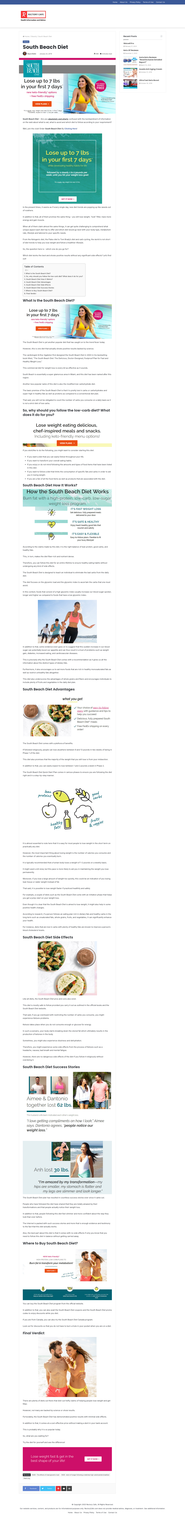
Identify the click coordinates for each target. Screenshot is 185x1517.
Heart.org (27, 1478)
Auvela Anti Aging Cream (150, 69)
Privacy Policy (135, 2)
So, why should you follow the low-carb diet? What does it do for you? (54, 276)
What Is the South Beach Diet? (38, 273)
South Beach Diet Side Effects (38, 285)
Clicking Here (70, 128)
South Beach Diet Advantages (38, 282)
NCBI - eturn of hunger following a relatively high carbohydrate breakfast (85, 1475)
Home (115, 2)
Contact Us (160, 2)
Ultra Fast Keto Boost (149, 80)
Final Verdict (31, 293)
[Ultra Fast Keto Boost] (130, 84)
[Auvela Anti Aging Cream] (130, 72)
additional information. (156, 1508)
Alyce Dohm (31, 54)
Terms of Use (148, 2)
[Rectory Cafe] (33, 16)
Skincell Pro (128, 43)
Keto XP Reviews (130, 50)
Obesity (34, 36)
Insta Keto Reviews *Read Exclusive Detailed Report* (150, 59)
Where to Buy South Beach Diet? (39, 291)
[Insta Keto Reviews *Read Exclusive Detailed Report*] (130, 61)
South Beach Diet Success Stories (40, 288)
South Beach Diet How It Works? (39, 279)
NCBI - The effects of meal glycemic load (45, 1475)
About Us (123, 2)
